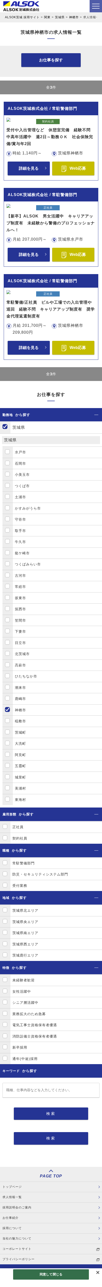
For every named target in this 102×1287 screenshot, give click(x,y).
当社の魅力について (16, 1238)
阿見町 (20, 755)
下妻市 (20, 631)
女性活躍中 (21, 991)
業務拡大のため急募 (29, 1014)
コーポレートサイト (16, 1249)
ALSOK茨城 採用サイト (22, 17)
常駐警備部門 (23, 863)
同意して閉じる (51, 1274)
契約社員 (19, 838)
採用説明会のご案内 (16, 1207)
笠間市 (20, 620)
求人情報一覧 (12, 1197)
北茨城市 (22, 654)
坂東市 (20, 598)
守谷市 (20, 519)
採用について (12, 1228)
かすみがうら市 (28, 508)
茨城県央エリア (25, 922)
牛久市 (20, 542)
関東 (47, 17)
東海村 (20, 800)
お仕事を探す (51, 60)
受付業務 (19, 886)
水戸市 (20, 452)
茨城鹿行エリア (25, 955)
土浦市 (20, 497)
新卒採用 (19, 1047)
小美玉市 (22, 475)
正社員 (18, 827)
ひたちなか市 (26, 676)
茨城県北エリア (25, 910)
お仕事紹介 (10, 1218)
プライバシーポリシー (18, 1259)
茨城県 (60, 17)
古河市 (20, 576)
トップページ (12, 1186)
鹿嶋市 (20, 699)
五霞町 (20, 766)
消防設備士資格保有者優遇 (34, 1036)
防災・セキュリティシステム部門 (40, 874)
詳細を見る (29, 168)
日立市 (20, 643)
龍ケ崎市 (22, 553)
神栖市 (74, 17)
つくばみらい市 (28, 564)
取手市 (20, 531)
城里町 (20, 777)
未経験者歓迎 (23, 980)
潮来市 (20, 688)
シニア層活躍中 (25, 1003)
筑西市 (20, 609)
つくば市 (22, 486)
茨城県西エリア (25, 944)
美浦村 (20, 788)
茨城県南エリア (25, 933)
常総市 (20, 587)
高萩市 (20, 665)
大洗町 (20, 743)
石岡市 (20, 463)
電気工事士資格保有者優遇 (34, 1025)
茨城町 (20, 732)
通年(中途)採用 (25, 1059)
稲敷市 (20, 721)
